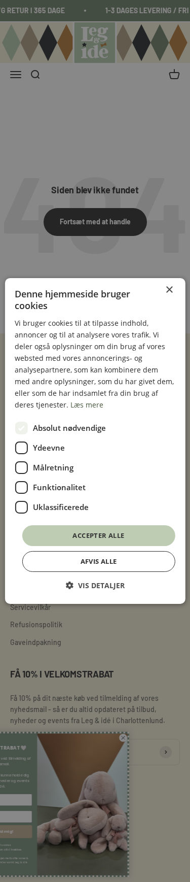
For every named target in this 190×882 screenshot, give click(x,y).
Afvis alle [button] (99, 561)
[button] (95, 585)
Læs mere (86, 405)
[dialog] (95, 441)
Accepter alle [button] (98, 534)
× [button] (169, 290)
